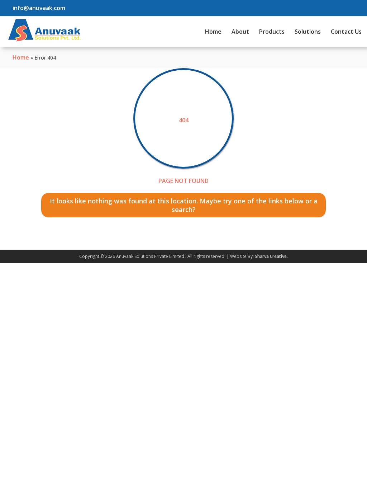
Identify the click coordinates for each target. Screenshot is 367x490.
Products (272, 32)
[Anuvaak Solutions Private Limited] (44, 30)
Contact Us (346, 32)
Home (213, 32)
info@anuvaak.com (39, 8)
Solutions (308, 32)
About (240, 32)
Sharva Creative (271, 256)
